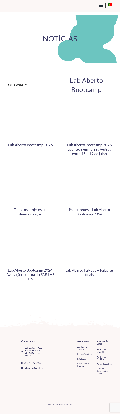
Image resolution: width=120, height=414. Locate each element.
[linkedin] (36, 374)
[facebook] (22, 374)
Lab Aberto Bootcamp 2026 (30, 145)
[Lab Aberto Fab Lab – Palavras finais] (89, 232)
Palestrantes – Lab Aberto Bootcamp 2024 (89, 211)
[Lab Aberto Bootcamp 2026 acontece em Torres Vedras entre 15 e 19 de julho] (89, 107)
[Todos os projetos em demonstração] (30, 172)
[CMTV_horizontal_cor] (9, 380)
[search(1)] (95, 5)
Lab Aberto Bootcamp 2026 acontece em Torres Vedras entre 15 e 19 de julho (89, 149)
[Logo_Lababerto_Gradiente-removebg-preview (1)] (16, 5)
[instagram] (27, 374)
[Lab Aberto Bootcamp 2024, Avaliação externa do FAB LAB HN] (30, 232)
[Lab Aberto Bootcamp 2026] (30, 107)
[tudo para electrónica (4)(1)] (9, 386)
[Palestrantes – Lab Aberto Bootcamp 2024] (89, 172)
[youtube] (31, 374)
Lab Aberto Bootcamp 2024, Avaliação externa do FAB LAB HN (30, 274)
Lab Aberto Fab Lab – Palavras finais (89, 272)
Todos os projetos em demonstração (30, 211)
